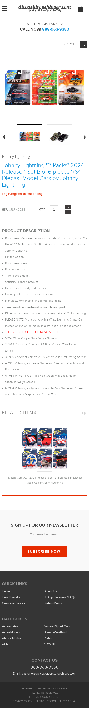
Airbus (48, 638)
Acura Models (11, 632)
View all (50, 644)
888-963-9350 (55, 29)
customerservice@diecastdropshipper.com (49, 673)
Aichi (5, 644)
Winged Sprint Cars (57, 626)
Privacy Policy (22, 701)
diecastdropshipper (55, 688)
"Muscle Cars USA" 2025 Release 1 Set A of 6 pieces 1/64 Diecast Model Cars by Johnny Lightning (44, 480)
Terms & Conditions (44, 697)
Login (6, 194)
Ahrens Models (12, 638)
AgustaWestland (55, 632)
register (16, 194)
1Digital (71, 701)
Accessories (10, 626)
